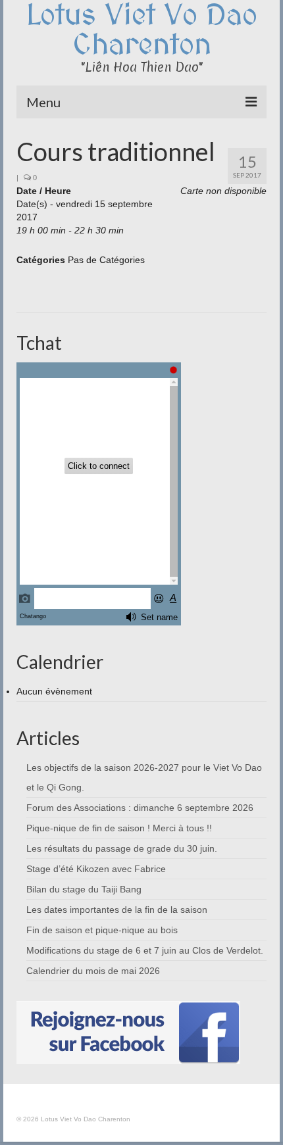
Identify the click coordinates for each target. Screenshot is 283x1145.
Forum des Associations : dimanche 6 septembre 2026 (139, 807)
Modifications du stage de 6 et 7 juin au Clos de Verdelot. (144, 950)
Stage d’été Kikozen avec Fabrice (96, 869)
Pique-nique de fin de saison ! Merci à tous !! (119, 828)
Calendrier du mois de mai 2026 (93, 970)
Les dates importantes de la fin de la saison (116, 909)
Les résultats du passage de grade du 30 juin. (121, 848)
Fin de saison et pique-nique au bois (102, 930)
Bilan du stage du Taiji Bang (84, 889)
